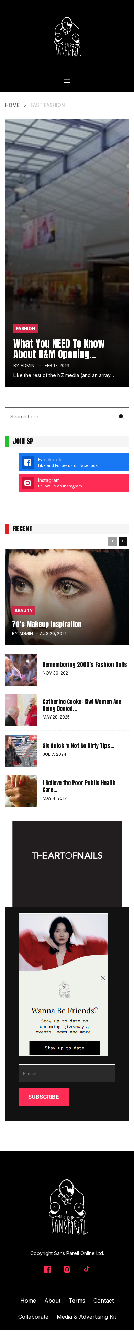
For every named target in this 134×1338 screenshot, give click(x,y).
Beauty (24, 610)
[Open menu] (67, 81)
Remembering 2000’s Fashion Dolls (85, 664)
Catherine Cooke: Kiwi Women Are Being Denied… (82, 705)
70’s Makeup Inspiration (46, 624)
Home (12, 105)
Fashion (25, 328)
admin (27, 365)
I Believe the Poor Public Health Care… (79, 786)
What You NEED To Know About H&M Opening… (59, 348)
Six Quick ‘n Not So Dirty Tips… (78, 746)
